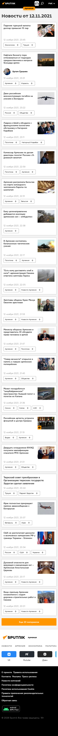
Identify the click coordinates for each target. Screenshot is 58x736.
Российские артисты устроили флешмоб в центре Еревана (19, 419)
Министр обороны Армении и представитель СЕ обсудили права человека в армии (18, 332)
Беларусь (9, 523)
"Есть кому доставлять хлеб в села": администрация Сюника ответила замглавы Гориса (19, 273)
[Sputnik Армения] (9, 4)
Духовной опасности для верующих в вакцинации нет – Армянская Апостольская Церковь (19, 566)
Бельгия (24, 201)
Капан (22, 408)
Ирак (23, 523)
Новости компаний (11, 680)
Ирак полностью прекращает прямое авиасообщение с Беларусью (18, 506)
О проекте (7, 672)
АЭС (35, 408)
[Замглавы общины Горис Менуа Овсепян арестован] (46, 305)
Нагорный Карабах (30, 142)
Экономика (10, 45)
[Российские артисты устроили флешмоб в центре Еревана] (46, 423)
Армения (9, 83)
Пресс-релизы (29, 676)
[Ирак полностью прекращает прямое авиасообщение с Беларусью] (46, 508)
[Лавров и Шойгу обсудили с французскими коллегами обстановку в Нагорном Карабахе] (46, 128)
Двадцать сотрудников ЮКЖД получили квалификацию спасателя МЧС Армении (19, 450)
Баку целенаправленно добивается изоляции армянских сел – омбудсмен (18, 214)
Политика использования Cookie (18, 689)
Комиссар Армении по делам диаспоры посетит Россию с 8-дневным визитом (19, 155)
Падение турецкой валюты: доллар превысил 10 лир (17, 27)
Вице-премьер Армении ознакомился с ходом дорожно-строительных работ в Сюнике (20, 596)
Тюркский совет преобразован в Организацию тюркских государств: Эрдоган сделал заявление (24, 480)
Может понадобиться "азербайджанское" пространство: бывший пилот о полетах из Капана (19, 392)
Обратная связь (9, 700)
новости (7, 645)
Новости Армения (29, 290)
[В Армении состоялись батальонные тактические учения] (46, 246)
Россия (8, 113)
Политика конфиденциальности (17, 684)
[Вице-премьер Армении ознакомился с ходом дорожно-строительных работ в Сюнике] (46, 597)
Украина (35, 552)
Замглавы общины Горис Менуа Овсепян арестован (19, 301)
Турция (26, 45)
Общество (24, 113)
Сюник (8, 408)
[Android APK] (10, 709)
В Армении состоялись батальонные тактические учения (17, 244)
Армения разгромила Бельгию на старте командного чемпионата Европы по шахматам (19, 186)
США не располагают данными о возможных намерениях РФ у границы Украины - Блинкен (19, 535)
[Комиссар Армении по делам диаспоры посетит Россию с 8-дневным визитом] (46, 157)
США (22, 552)
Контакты (6, 676)
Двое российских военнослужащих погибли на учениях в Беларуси (18, 96)
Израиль (25, 83)
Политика (9, 142)
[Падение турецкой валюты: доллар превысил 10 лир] (46, 30)
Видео (7, 437)
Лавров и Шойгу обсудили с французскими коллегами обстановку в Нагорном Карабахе (18, 127)
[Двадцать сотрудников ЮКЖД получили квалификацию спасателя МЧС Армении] (46, 452)
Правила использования (25, 672)
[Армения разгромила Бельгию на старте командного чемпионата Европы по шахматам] (46, 187)
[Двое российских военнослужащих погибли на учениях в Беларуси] (46, 98)
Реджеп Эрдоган (26, 493)
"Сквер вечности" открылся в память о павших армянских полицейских (18, 362)
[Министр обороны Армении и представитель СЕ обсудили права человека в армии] (46, 334)
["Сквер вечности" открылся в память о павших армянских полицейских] (46, 364)
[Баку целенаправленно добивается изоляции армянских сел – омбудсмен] (46, 216)
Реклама (16, 676)
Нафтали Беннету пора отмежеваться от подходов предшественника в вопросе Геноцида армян (18, 59)
